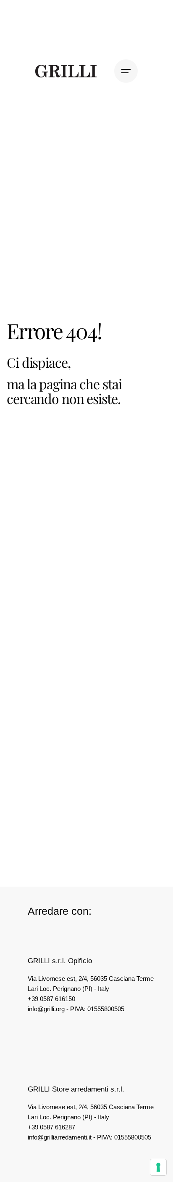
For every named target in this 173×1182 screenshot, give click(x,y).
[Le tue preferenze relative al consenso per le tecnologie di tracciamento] (158, 1167)
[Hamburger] (126, 71)
